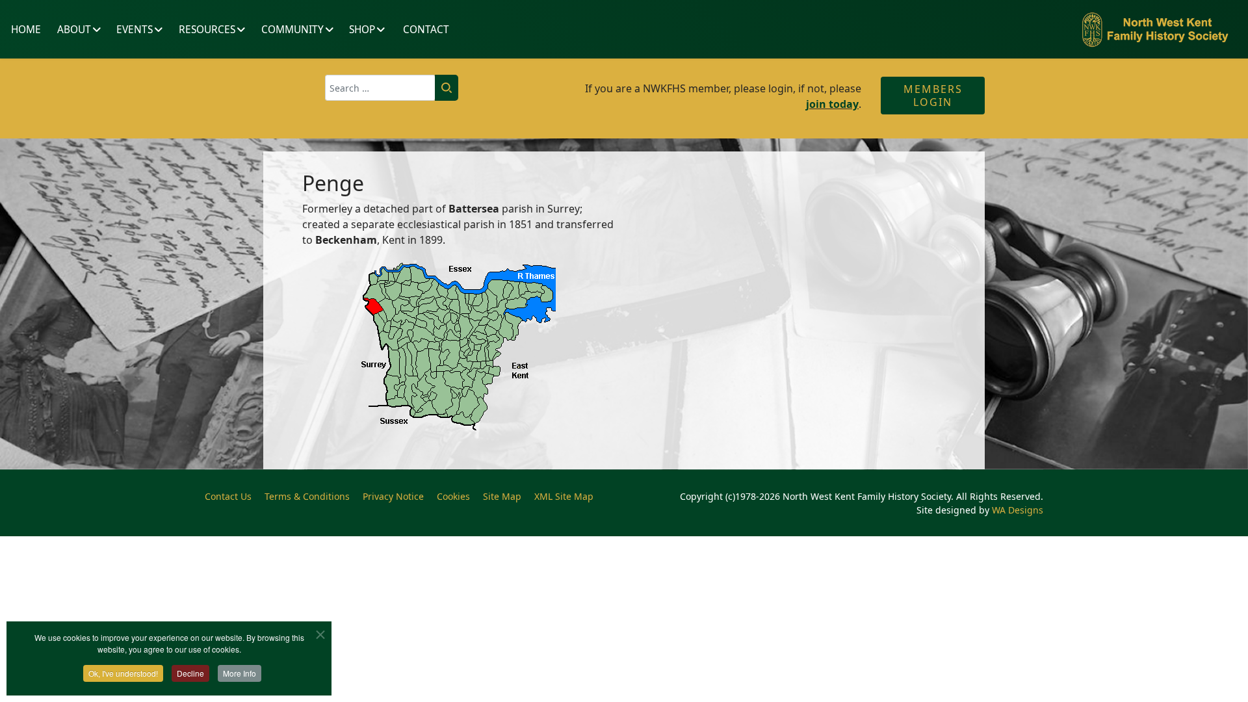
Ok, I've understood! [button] (123, 673)
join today (832, 104)
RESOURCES (207, 29)
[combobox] (380, 88)
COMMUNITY (292, 29)
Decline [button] (190, 673)
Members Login (933, 95)
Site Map (502, 496)
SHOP (362, 29)
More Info (239, 673)
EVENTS (134, 29)
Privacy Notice (393, 496)
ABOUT (74, 29)
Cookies (453, 496)
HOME (26, 29)
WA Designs (1017, 510)
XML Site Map (563, 496)
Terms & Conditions (307, 496)
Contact (426, 29)
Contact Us (228, 496)
